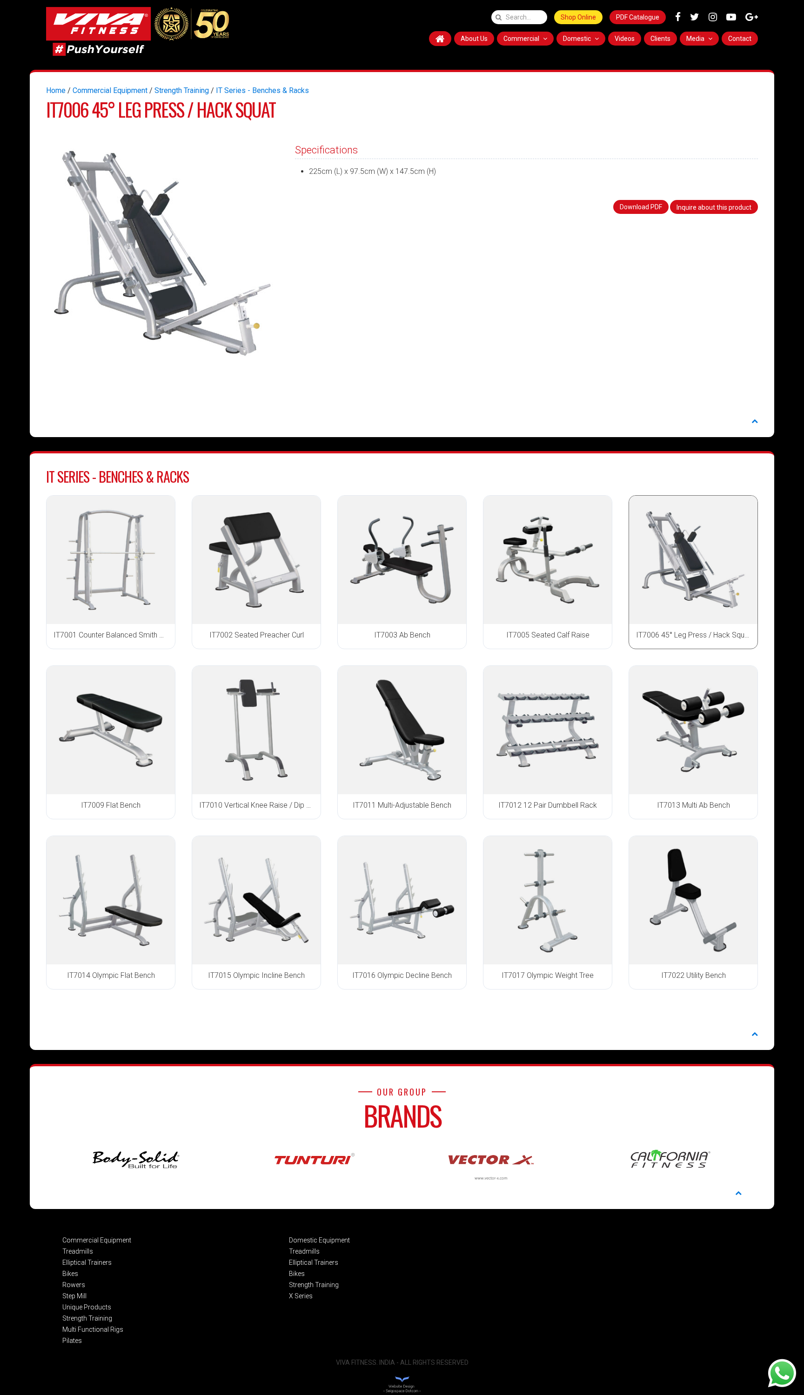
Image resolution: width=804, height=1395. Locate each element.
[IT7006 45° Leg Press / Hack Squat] (162, 253)
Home (56, 90)
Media (696, 38)
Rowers (73, 1285)
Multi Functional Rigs (92, 1329)
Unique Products (86, 1307)
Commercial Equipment (110, 90)
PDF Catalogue (637, 17)
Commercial (522, 38)
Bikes (70, 1273)
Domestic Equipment (319, 1240)
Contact (739, 38)
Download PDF (641, 207)
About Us (474, 38)
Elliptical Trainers (87, 1262)
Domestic (577, 38)
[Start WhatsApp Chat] (782, 1372)
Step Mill (74, 1296)
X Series (301, 1296)
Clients (660, 38)
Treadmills (77, 1251)
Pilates (72, 1340)
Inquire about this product (714, 207)
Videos (625, 38)
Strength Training (181, 90)
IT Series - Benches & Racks (262, 90)
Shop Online (578, 17)
